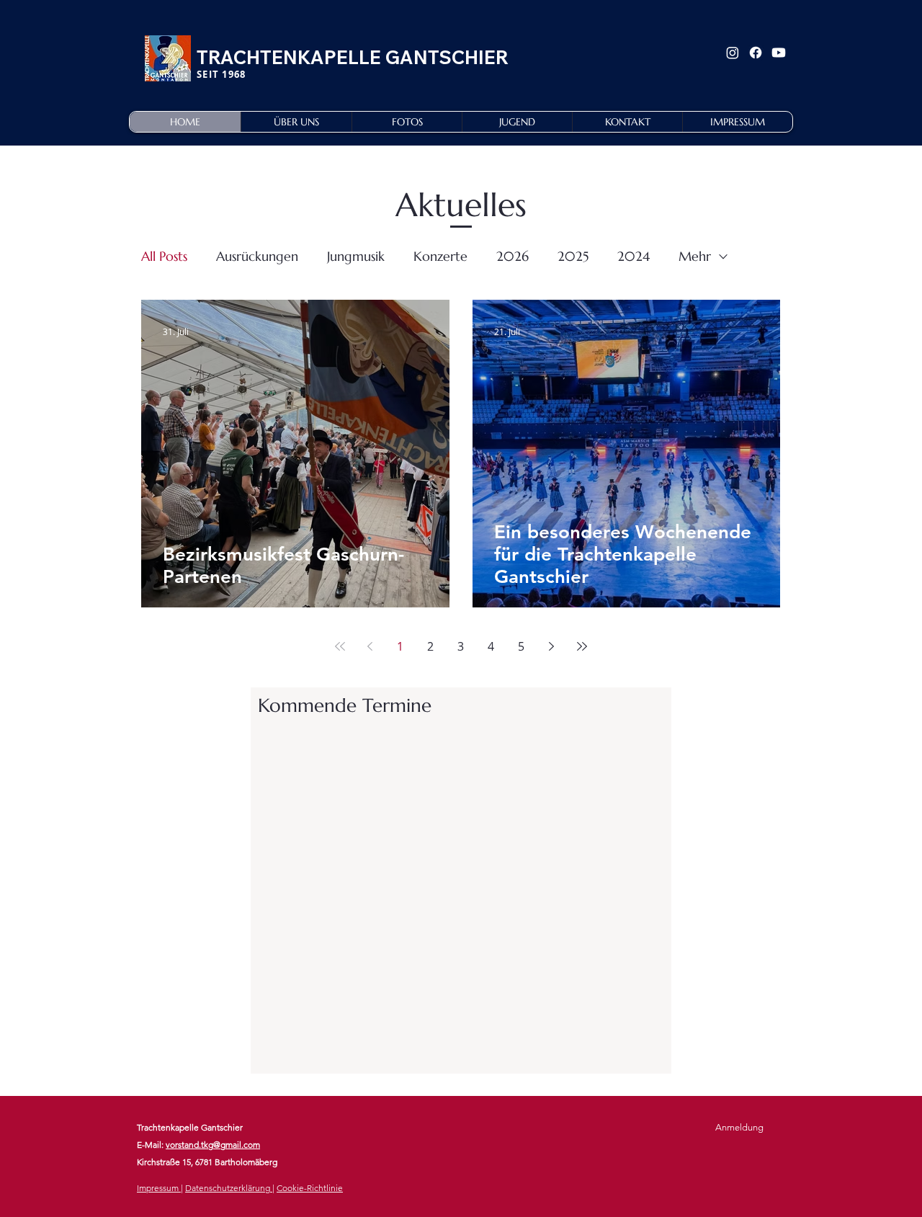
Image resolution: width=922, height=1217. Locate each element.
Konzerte (440, 256)
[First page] (340, 646)
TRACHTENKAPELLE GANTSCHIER (353, 57)
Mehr (695, 256)
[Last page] (582, 646)
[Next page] (552, 646)
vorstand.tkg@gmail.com (213, 1144)
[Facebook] (756, 53)
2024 (633, 256)
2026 (512, 256)
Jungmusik (356, 256)
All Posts (164, 256)
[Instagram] (732, 53)
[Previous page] (370, 646)
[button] (296, 122)
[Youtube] (779, 53)
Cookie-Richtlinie (310, 1187)
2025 (573, 256)
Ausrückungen (257, 256)
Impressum (159, 1187)
